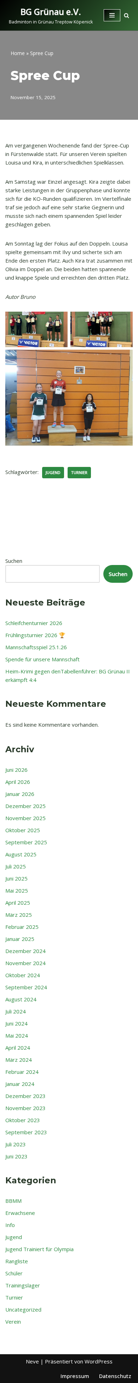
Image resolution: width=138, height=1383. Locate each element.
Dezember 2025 (25, 805)
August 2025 (20, 854)
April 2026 (17, 781)
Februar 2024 (22, 1071)
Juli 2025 (15, 866)
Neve (32, 1361)
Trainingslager (22, 1285)
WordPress (99, 1361)
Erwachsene (20, 1212)
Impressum (75, 1375)
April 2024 (17, 1047)
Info (10, 1224)
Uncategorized (23, 1309)
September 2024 (26, 987)
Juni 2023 (16, 1156)
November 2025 (25, 818)
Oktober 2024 (22, 975)
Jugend (53, 472)
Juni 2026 (16, 769)
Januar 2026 (19, 793)
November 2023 (25, 1108)
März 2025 (18, 914)
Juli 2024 (15, 1011)
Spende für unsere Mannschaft (42, 659)
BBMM (13, 1200)
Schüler (14, 1273)
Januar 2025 (19, 938)
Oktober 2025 (22, 830)
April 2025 (17, 902)
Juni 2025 (16, 878)
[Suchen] (126, 15)
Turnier (79, 472)
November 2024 (25, 963)
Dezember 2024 (25, 950)
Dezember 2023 (25, 1095)
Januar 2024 (19, 1083)
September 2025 (26, 842)
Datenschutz (115, 1375)
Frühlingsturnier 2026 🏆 (35, 635)
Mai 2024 (16, 1035)
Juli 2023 (15, 1144)
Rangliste (16, 1261)
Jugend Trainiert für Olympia (39, 1249)
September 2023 (26, 1132)
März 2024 (18, 1059)
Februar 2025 (22, 926)
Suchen (13, 560)
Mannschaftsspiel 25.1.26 (36, 647)
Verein (13, 1321)
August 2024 (20, 999)
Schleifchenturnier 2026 (33, 622)
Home (18, 53)
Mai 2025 (16, 890)
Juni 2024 (16, 1023)
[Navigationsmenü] (112, 15)
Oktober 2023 (22, 1120)
